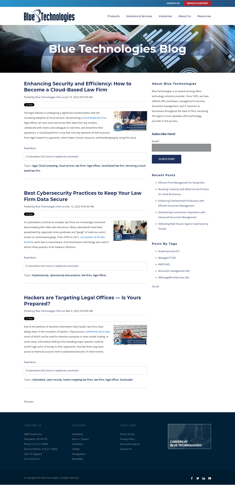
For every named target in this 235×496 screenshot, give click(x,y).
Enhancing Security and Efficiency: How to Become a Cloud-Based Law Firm (77, 87)
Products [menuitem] (114, 16)
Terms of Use (127, 434)
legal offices (93, 165)
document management (173, 270)
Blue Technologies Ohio (48, 97)
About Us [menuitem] (185, 16)
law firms (81, 165)
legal (34, 165)
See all (155, 286)
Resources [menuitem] (204, 16)
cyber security (54, 379)
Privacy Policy (127, 439)
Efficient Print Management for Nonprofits (181, 182)
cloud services (66, 165)
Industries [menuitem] (165, 16)
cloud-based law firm (113, 165)
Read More (30, 148)
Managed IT (167, 257)
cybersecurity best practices (65, 275)
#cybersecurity (40, 275)
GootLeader (126, 379)
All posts (28, 401)
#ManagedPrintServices (173, 277)
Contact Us (173, 3)
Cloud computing (48, 165)
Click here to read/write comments (59, 156)
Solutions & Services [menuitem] (139, 16)
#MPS (164, 264)
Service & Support (130, 444)
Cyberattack (38, 379)
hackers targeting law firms (78, 379)
